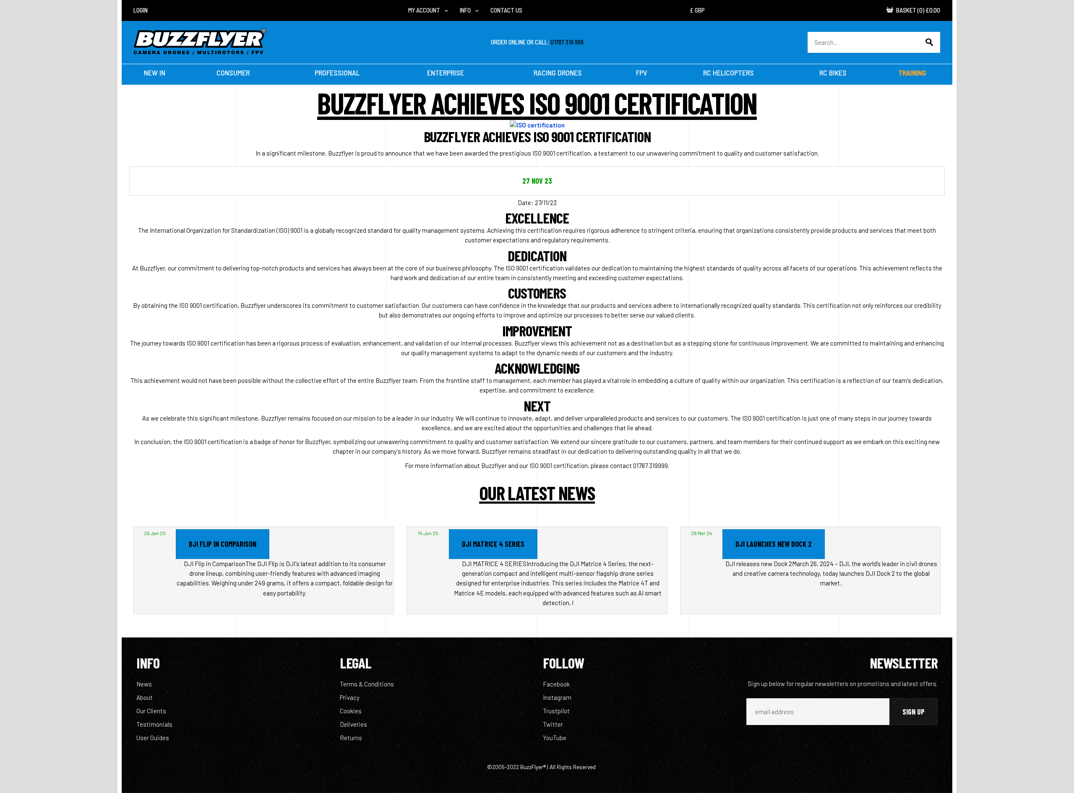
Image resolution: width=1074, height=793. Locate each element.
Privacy (350, 697)
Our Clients (151, 711)
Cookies (351, 711)
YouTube (554, 737)
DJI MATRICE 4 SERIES (493, 544)
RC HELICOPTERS (728, 72)
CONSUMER (233, 72)
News (144, 684)
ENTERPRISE (445, 72)
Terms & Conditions (367, 684)
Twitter (553, 724)
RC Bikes (833, 72)
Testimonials (154, 724)
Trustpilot (556, 711)
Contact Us (506, 10)
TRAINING (912, 72)
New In (154, 72)
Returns (351, 737)
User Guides (152, 737)
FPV (641, 72)
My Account (424, 10)
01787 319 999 (567, 42)
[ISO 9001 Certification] (537, 124)
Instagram (557, 697)
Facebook (556, 684)
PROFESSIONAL (337, 72)
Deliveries (353, 724)
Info (465, 10)
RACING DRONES (558, 72)
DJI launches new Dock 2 (773, 544)
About (144, 697)
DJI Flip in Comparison (222, 544)
